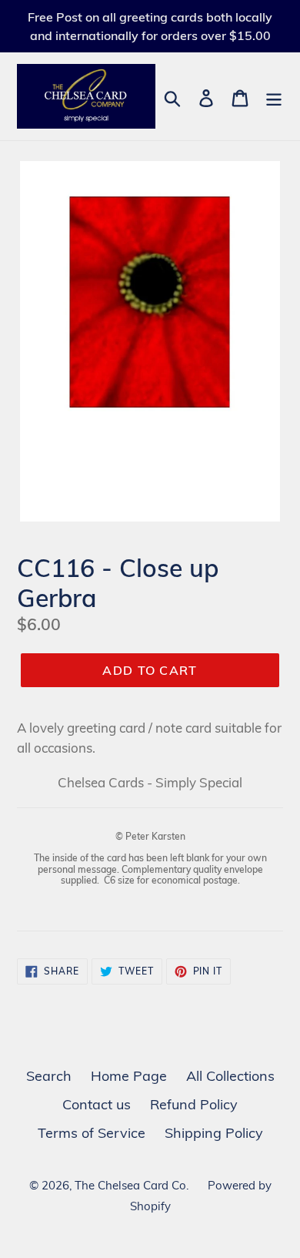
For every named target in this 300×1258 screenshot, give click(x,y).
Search (49, 1076)
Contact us (96, 1104)
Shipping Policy (214, 1133)
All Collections (230, 1076)
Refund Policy (194, 1104)
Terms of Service (91, 1133)
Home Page (129, 1076)
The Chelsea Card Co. (131, 1185)
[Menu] (274, 97)
